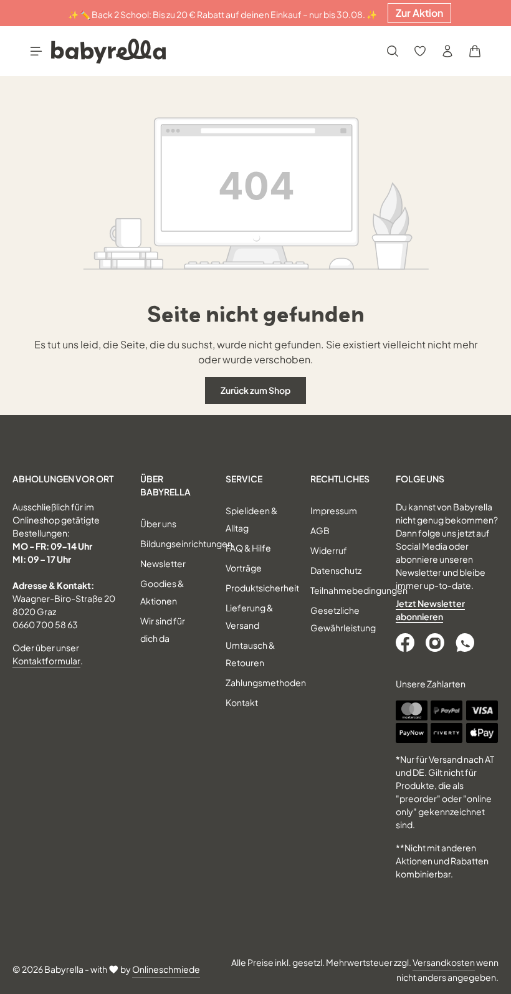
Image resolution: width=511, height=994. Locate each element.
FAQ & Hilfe (248, 547)
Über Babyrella (165, 485)
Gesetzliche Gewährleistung (343, 619)
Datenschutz (335, 570)
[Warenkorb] (474, 51)
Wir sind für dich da (162, 629)
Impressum (333, 510)
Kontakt (242, 702)
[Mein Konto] (447, 51)
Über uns (158, 523)
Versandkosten (444, 962)
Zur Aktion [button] (419, 12)
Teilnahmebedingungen (359, 590)
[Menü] (36, 51)
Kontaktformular (46, 660)
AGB (320, 530)
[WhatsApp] (466, 642)
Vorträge (244, 567)
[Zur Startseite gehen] (108, 51)
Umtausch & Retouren (250, 653)
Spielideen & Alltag (251, 519)
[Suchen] (392, 51)
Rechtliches (340, 478)
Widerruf (328, 550)
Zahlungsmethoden (266, 682)
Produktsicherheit (262, 587)
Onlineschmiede (166, 969)
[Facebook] (406, 642)
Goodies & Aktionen (162, 592)
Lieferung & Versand (249, 616)
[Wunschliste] (420, 51)
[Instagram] (436, 642)
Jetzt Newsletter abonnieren (430, 610)
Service (244, 478)
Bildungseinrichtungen (186, 543)
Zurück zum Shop (255, 390)
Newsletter (163, 563)
